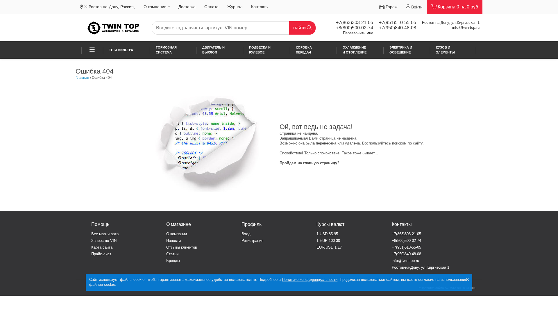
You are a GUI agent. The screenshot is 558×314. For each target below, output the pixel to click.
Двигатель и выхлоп (213, 50)
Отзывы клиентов (181, 247)
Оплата (211, 6)
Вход (246, 234)
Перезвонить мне (358, 33)
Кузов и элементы (445, 50)
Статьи (172, 254)
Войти (416, 7)
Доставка (187, 6)
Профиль (252, 224)
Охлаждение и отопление (354, 50)
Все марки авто (105, 234)
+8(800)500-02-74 (354, 27)
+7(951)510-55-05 (397, 22)
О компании (156, 6)
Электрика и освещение (400, 50)
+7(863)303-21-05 (354, 22)
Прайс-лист (101, 254)
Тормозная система (166, 50)
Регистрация (252, 240)
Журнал (234, 6)
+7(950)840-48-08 (397, 27)
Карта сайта (101, 247)
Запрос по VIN (104, 240)
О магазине (178, 224)
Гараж (390, 6)
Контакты (260, 6)
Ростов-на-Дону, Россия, (112, 6)
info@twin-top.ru (466, 27)
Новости (173, 240)
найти (300, 27)
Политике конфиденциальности (309, 279)
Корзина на (457, 6)
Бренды (173, 260)
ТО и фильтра (121, 50)
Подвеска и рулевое (260, 50)
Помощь (100, 224)
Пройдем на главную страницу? (309, 163)
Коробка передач (304, 50)
